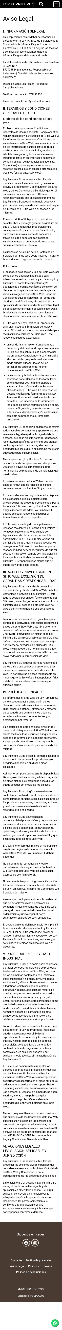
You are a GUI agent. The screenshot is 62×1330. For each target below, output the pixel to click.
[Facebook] (26, 1243)
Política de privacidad (39, 1260)
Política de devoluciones (31, 1272)
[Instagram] (35, 1243)
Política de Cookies (40, 1266)
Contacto (16, 1260)
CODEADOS (38, 1295)
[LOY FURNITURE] (19, 4)
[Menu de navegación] (56, 4)
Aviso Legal (17, 1266)
